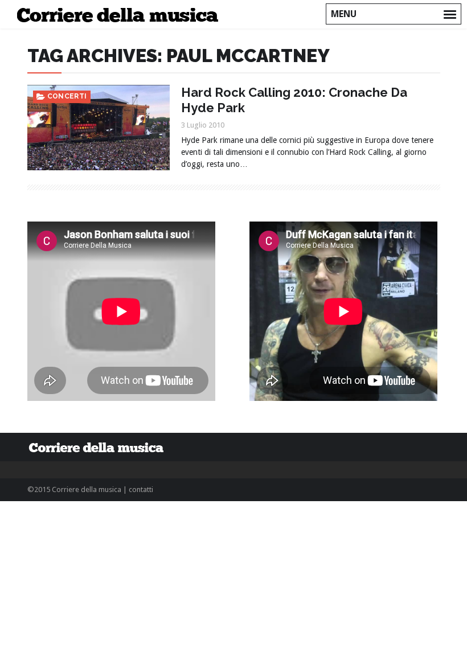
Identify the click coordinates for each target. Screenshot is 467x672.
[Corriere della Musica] (121, 14)
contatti (141, 489)
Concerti (67, 96)
